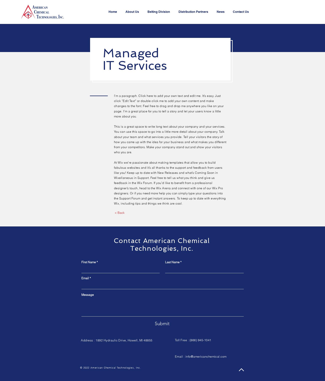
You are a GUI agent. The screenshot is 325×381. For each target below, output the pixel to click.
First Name (88, 262)
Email (85, 278)
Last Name (172, 262)
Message (87, 294)
